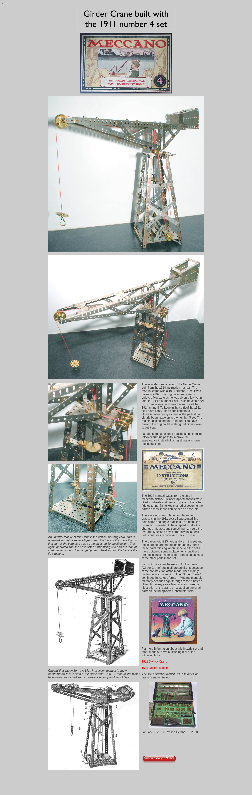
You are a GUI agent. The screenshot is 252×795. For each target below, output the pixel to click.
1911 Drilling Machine (156, 667)
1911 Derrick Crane (154, 661)
